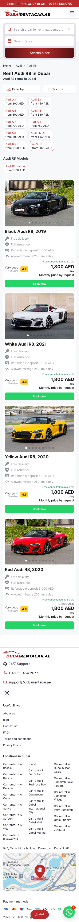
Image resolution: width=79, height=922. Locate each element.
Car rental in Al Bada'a (13, 766)
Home (7, 65)
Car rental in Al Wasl (13, 826)
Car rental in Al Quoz (13, 796)
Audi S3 (40, 101)
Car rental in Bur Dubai (36, 772)
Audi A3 (14, 101)
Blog (6, 719)
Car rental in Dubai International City (36, 806)
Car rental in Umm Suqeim (62, 817)
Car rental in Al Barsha (13, 776)
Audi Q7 (14, 123)
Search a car (40, 53)
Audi (19, 65)
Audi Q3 (40, 123)
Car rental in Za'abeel (62, 828)
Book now (39, 283)
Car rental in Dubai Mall (36, 820)
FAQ (6, 732)
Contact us (10, 726)
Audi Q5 (14, 112)
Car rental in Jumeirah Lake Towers (63, 781)
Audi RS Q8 (40, 134)
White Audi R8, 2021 (26, 344)
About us (9, 713)
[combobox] (44, 29)
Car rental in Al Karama (13, 786)
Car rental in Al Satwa (13, 806)
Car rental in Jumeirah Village (62, 795)
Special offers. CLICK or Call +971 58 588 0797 (39, 3)
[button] (68, 203)
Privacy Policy (12, 745)
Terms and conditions (17, 738)
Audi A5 (40, 112)
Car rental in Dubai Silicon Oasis (62, 767)
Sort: (55, 89)
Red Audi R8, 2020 (24, 569)
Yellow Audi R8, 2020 (27, 456)
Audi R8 (42, 146)
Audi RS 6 (15, 146)
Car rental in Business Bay (37, 782)
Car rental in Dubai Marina (37, 830)
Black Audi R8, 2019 (25, 231)
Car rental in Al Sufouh (13, 816)
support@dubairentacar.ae (29, 682)
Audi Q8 (14, 134)
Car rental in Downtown (36, 792)
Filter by (18, 89)
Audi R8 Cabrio (15, 168)
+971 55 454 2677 (23, 673)
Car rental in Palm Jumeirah (63, 807)
